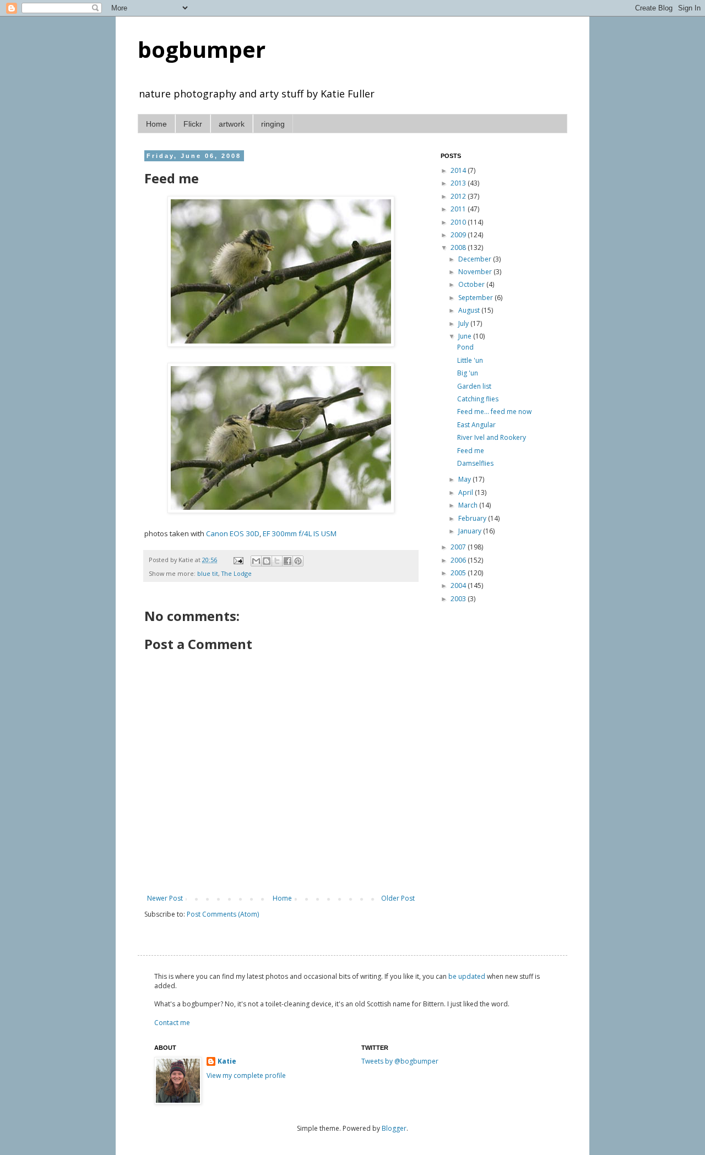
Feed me (470, 450)
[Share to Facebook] (287, 560)
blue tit (207, 573)
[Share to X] (277, 560)
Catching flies (477, 399)
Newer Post (165, 898)
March (468, 505)
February (473, 518)
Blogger (394, 1128)
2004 (459, 585)
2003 (459, 598)
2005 (459, 573)
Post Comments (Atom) (223, 914)
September (476, 297)
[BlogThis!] (266, 560)
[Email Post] (238, 559)
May (465, 479)
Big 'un (467, 373)
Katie (227, 1061)
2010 (459, 222)
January (470, 531)
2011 (459, 209)
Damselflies (475, 463)
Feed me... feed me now (494, 411)
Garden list (474, 386)
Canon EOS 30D (232, 533)
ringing (273, 123)
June (465, 336)
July (464, 323)
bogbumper (201, 49)
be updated (466, 976)
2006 (459, 560)
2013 (459, 183)
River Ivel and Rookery (491, 437)
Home (156, 123)
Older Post (398, 898)
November (476, 271)
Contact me (172, 1022)
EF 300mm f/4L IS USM (300, 533)
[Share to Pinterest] (297, 560)
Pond (465, 347)
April (466, 492)
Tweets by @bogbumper (399, 1061)
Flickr (192, 123)
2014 (459, 170)
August (469, 310)
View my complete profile (246, 1075)
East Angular (476, 424)
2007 (459, 547)
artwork (232, 123)
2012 (459, 196)
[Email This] (256, 560)
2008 (459, 247)
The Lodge (236, 573)
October (472, 284)
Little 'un (470, 360)
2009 (459, 234)
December (475, 259)
